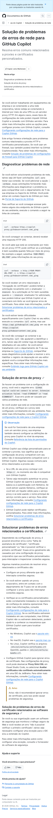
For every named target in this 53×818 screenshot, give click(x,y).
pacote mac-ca (43, 640)
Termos (24, 806)
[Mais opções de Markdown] (29, 69)
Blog (34, 808)
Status (44, 806)
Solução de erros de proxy (21, 378)
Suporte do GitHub (23, 351)
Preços (5, 808)
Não (19, 767)
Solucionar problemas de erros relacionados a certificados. (25, 529)
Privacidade (34, 806)
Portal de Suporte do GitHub (19, 199)
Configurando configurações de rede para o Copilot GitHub (26, 503)
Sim (8, 767)
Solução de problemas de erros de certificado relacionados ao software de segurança (25, 710)
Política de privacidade (10, 772)
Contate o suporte (12, 787)
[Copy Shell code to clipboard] (47, 221)
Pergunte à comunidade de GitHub (19, 784)
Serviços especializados (20, 808)
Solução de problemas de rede (38, 23)
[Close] (46, 4)
